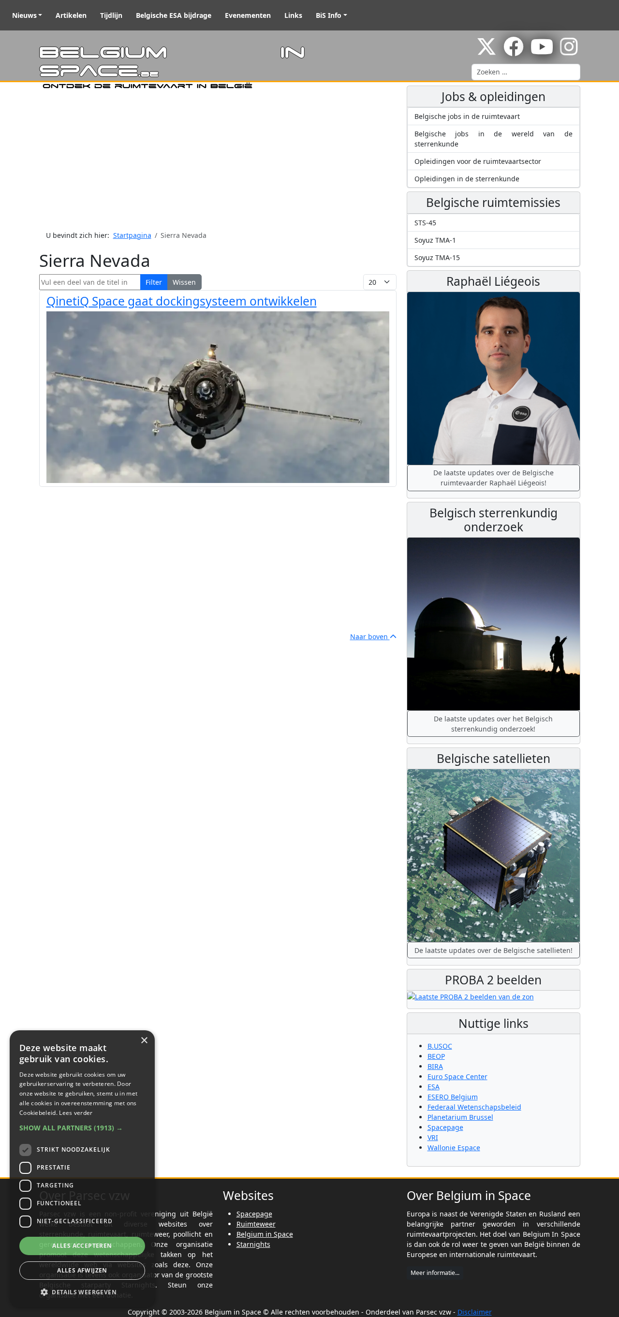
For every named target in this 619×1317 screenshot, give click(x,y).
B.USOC (439, 1046)
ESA (433, 1086)
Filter (154, 282)
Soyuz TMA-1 (435, 240)
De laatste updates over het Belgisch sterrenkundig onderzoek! (493, 723)
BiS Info (328, 15)
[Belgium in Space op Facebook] (513, 51)
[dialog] (82, 1168)
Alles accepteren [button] (82, 1246)
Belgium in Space (264, 1234)
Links (293, 15)
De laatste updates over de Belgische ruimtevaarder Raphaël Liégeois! (493, 477)
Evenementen (248, 15)
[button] (82, 1128)
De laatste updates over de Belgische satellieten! (493, 950)
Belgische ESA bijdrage (173, 15)
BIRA (435, 1066)
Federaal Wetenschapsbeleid (474, 1107)
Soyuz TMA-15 (437, 257)
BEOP (436, 1056)
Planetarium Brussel (460, 1117)
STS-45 (425, 222)
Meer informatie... (435, 1273)
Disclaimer (474, 1312)
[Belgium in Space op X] (486, 51)
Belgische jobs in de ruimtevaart (467, 116)
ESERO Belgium (452, 1096)
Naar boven (370, 636)
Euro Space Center (457, 1076)
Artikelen (71, 15)
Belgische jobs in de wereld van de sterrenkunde (493, 138)
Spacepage (445, 1127)
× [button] (143, 1040)
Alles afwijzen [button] (82, 1270)
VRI (432, 1137)
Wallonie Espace (453, 1147)
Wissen (184, 282)
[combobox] (526, 72)
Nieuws (24, 15)
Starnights (253, 1244)
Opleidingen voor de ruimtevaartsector (477, 161)
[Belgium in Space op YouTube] (542, 51)
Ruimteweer (256, 1224)
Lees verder (75, 1113)
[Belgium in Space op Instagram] (569, 51)
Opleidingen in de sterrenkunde (466, 178)
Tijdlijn (111, 15)
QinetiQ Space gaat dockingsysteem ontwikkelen (181, 301)
